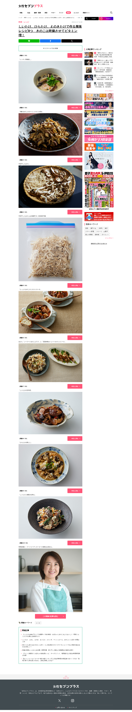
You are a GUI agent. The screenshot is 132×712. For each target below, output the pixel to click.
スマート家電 (89, 231)
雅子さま (93, 228)
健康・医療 (37, 12)
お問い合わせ (61, 707)
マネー (53, 12)
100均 (100, 228)
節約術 (97, 234)
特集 (21, 12)
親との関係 (89, 234)
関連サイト (86, 12)
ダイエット (105, 234)
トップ (20, 17)
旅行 (106, 228)
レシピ (38, 623)
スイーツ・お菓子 (102, 231)
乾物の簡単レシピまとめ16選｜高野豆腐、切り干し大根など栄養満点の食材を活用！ (48, 650)
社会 (28, 12)
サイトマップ (73, 707)
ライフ (61, 12)
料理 (68, 12)
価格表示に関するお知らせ (99, 243)
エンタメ (76, 12)
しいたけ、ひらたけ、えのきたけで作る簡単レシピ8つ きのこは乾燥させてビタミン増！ (56, 17)
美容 (46, 12)
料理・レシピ (27, 17)
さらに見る (108, 90)
